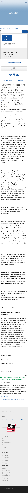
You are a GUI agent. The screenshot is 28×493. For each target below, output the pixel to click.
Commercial (5, 455)
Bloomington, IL (6, 474)
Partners (4, 444)
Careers (4, 447)
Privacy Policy (13, 399)
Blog (3, 440)
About (3, 439)
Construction (5, 457)
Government (5, 460)
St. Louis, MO (5, 468)
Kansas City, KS (6, 480)
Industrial (4, 464)
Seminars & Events (7, 442)
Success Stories (6, 445)
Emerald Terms (6, 399)
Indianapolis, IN (6, 475)
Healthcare (5, 462)
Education (4, 459)
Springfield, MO (6, 472)
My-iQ (16, 28)
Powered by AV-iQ (20, 399)
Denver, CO (5, 477)
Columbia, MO (5, 470)
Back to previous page (14, 62)
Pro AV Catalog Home (6, 28)
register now (4, 396)
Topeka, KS (5, 479)
